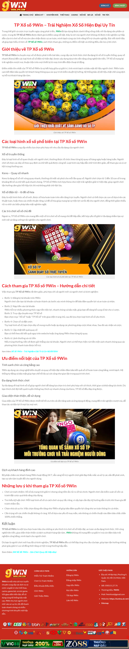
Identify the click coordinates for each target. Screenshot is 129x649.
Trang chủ (28, 15)
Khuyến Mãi (52, 15)
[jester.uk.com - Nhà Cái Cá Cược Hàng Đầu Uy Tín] (14, 5)
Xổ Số (97, 15)
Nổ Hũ (83, 15)
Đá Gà (90, 15)
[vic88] (32, 643)
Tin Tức (105, 15)
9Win (58, 31)
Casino (74, 15)
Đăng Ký (39, 15)
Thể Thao (64, 15)
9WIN (116, 590)
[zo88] (96, 643)
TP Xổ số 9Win (35, 42)
